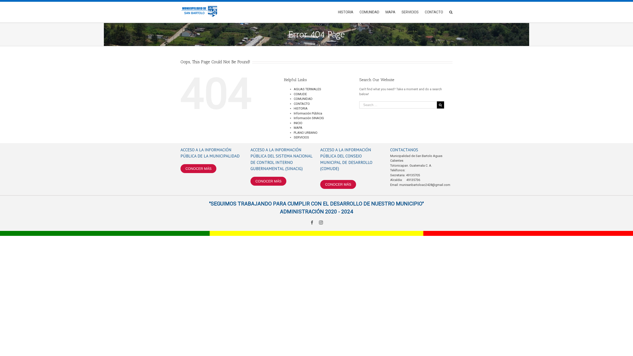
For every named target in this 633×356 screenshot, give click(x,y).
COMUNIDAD (303, 99)
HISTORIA (301, 108)
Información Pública (308, 113)
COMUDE (300, 94)
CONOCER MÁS (198, 169)
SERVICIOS (301, 137)
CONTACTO (302, 104)
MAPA (298, 128)
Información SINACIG (309, 118)
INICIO (298, 123)
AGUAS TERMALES (307, 89)
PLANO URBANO (305, 132)
